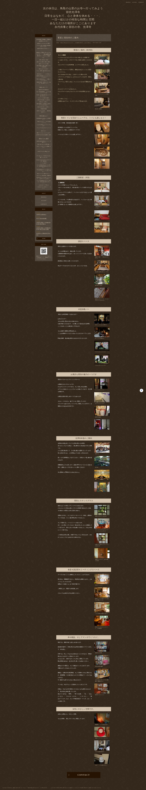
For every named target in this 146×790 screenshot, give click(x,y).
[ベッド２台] (101, 191)
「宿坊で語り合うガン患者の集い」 (44, 144)
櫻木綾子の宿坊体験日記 (44, 89)
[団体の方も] (101, 451)
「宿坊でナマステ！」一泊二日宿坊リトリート (44, 122)
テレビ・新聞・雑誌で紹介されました (44, 71)
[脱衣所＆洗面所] (101, 415)
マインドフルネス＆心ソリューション (44, 128)
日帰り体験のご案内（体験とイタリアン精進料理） (44, 66)
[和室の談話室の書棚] (101, 664)
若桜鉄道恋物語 (44, 108)
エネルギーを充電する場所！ (44, 97)
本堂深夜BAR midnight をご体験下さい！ (43, 119)
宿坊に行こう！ (43, 87)
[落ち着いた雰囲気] (101, 106)
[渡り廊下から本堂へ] (101, 283)
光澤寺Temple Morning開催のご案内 (43, 134)
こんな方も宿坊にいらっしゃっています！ (44, 125)
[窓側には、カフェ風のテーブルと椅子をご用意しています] (101, 596)
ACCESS (134, 2)
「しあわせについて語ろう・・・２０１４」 (44, 187)
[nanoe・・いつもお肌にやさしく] (101, 763)
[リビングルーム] (101, 78)
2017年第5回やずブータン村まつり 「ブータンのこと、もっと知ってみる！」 (44, 170)
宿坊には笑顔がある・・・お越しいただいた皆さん (44, 80)
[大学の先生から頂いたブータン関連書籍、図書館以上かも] (101, 677)
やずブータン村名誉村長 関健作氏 (44, 175)
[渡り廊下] (101, 465)
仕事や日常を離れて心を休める (43, 99)
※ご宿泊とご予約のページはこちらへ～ (69, 472)
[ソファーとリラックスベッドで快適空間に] (101, 92)
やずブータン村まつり (44, 151)
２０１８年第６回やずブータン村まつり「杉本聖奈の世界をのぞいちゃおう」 (44, 166)
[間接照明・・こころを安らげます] (101, 722)
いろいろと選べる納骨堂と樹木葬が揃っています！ (44, 46)
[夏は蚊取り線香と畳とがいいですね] (101, 269)
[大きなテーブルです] (101, 583)
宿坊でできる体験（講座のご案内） (44, 61)
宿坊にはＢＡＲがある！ (44, 68)
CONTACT (141, 2)
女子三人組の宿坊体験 (41, 218)
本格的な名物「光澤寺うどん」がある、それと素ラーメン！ (44, 83)
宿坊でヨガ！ (43, 130)
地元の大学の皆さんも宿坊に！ (43, 106)
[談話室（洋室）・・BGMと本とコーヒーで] (101, 255)
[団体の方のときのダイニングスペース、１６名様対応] (101, 625)
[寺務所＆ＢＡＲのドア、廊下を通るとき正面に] (101, 557)
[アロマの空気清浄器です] (101, 749)
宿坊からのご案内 (44, 138)
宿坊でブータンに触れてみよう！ (43, 173)
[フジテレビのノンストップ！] (101, 349)
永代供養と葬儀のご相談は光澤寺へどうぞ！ (43, 40)
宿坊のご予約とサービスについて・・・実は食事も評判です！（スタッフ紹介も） (43, 55)
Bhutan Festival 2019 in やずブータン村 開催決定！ (43, 160)
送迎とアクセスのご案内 (44, 63)
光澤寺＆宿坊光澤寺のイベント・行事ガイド (44, 142)
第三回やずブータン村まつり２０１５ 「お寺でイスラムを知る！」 (44, 178)
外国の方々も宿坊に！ (43, 101)
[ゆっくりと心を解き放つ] (101, 336)
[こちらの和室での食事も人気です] (101, 611)
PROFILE (128, 2)
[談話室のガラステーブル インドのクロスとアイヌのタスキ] (101, 297)
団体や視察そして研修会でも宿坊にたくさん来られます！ (44, 104)
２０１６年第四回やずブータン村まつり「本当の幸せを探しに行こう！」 (44, 181)
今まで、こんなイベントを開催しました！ (44, 147)
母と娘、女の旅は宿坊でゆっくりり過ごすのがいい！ (44, 95)
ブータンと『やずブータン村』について (43, 156)
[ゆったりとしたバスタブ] (101, 401)
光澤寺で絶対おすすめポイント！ (43, 48)
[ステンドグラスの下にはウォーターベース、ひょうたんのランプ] (101, 527)
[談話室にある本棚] (101, 650)
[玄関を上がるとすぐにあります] (101, 514)
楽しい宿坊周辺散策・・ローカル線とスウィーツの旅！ (44, 92)
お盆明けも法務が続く (41, 214)
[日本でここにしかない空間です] (101, 322)
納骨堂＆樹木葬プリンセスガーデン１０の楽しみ (44, 76)
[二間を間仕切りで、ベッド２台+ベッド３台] (101, 204)
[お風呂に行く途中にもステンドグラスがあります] (101, 542)
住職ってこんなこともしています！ (44, 132)
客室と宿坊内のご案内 (43, 59)
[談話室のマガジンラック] (101, 692)
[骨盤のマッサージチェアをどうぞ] (101, 736)
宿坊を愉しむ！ (43, 116)
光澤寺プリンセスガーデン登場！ (43, 43)
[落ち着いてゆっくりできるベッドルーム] (101, 63)
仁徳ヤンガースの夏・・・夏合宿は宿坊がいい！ (44, 111)
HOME (57, 42)
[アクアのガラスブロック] (101, 388)
